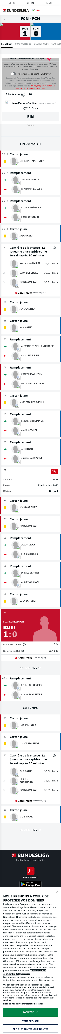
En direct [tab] (7, 43)
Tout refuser (30, 1021)
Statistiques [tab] (41, 43)
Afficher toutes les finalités (30, 1029)
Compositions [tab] (23, 43)
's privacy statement (43, 86)
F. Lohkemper (13, 94)
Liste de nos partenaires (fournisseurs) (23, 1004)
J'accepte (28, 1012)
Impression (24, 974)
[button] (57, 10)
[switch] (13, 73)
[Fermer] (57, 891)
